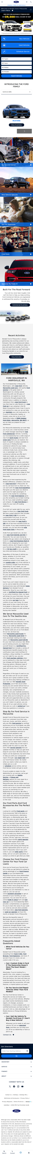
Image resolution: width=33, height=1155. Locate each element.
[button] (13, 32)
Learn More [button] (6, 10)
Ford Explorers (14, 956)
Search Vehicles (16, 76)
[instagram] (18, 1086)
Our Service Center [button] (9, 165)
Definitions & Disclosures (11, 1098)
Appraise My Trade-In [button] (10, 284)
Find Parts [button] (5, 254)
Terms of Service (18, 1101)
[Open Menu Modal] (2, 2)
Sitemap (15, 1094)
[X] (10, 1086)
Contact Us (8, 1094)
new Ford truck (20, 402)
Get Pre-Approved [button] (8, 224)
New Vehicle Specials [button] (10, 195)
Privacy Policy (25, 1098)
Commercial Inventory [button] (20, 305)
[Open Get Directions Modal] (27, 2)
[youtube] (22, 1086)
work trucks (14, 438)
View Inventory (16, 125)
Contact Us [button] (7, 1035)
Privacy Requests (7, 1101)
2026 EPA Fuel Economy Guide (20, 1105)
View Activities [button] (16, 357)
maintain (9, 412)
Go (16, 1056)
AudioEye (6, 1105)
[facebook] (14, 1086)
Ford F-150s (18, 954)
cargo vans (7, 440)
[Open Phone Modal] (31, 2)
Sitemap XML (23, 1094)
